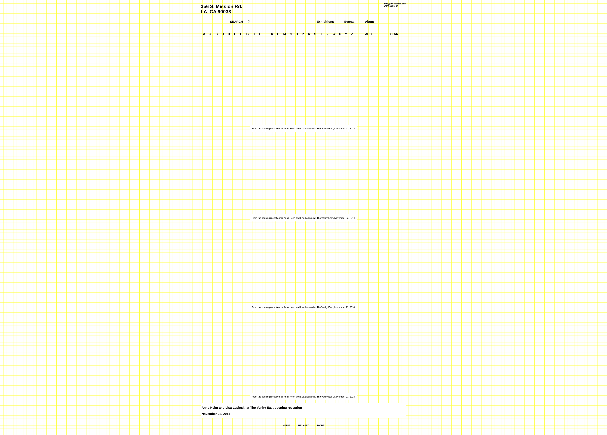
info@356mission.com (395, 4)
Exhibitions (325, 21)
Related (303, 425)
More (321, 425)
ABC (368, 34)
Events (349, 21)
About (369, 21)
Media (286, 425)
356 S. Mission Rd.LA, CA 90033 (221, 9)
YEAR (394, 34)
